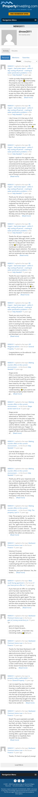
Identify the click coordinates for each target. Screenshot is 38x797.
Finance (10, 548)
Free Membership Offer (19, 14)
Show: (18, 61)
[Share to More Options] (22, 780)
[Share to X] (19, 780)
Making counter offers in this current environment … (21, 365)
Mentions (15, 57)
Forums (15, 51)
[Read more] (28, 97)
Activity (6, 51)
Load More (19, 765)
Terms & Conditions (18, 786)
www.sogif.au (18, 793)
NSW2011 (11, 66)
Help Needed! (17, 75)
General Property (18, 680)
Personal (5, 57)
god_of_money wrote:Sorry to (18, 620)
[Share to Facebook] (15, 780)
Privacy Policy (29, 786)
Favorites (25, 57)
